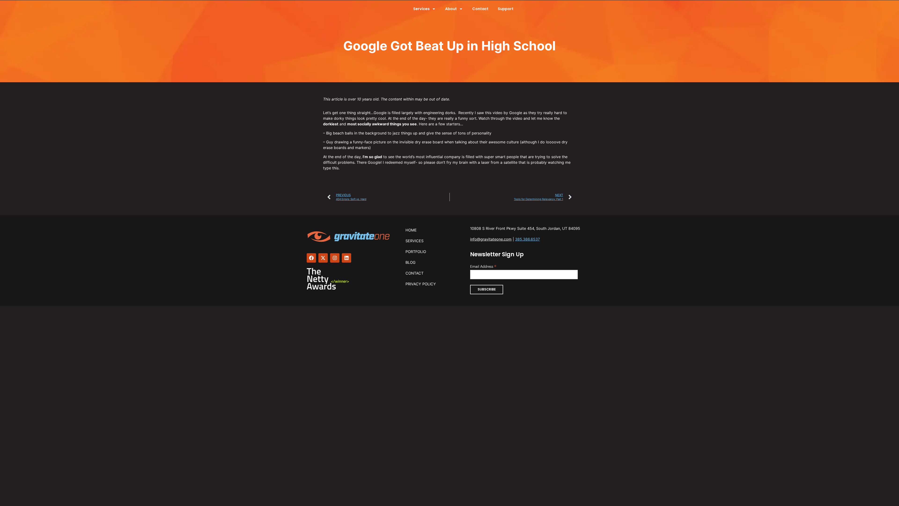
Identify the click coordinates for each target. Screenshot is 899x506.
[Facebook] (311, 258)
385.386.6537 (527, 239)
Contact (480, 8)
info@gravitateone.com (491, 239)
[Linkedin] (346, 258)
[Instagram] (334, 258)
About (451, 8)
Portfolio (415, 251)
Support (505, 8)
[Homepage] (349, 237)
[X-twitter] (323, 258)
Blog (410, 262)
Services (421, 8)
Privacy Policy (420, 284)
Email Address (483, 266)
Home (411, 230)
